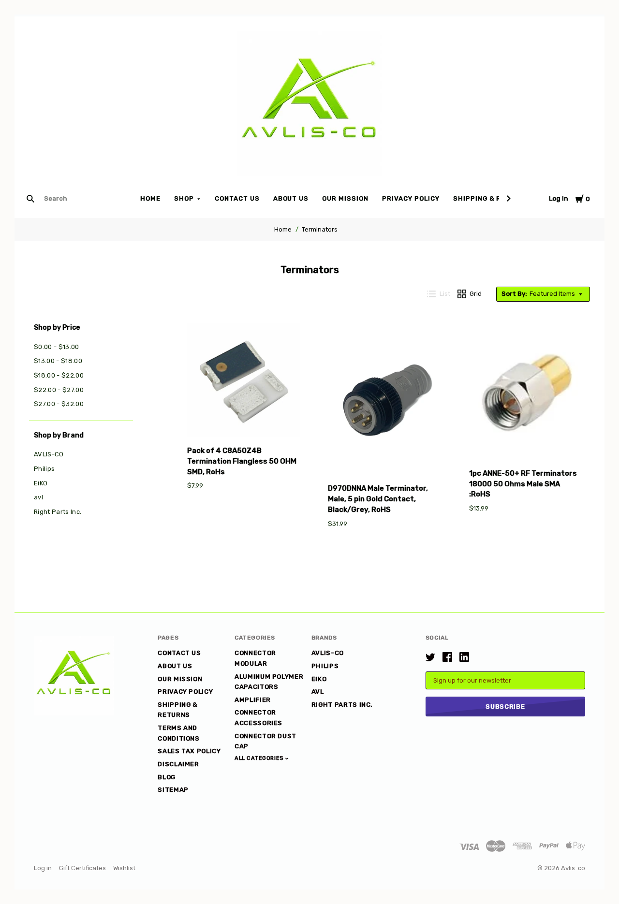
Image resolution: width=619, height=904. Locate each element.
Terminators (320, 229)
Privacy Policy (411, 198)
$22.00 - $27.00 (59, 390)
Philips (44, 468)
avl (38, 497)
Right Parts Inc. (57, 511)
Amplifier (253, 699)
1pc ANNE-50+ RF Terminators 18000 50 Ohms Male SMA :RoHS (523, 484)
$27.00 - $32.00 (59, 404)
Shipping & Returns (491, 198)
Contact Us (237, 198)
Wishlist (124, 868)
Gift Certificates (82, 868)
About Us (291, 198)
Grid (476, 293)
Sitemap (173, 789)
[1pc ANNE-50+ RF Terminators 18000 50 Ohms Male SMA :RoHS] (525, 393)
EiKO (40, 483)
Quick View (244, 422)
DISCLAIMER (178, 764)
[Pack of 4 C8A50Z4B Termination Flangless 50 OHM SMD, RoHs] (243, 381)
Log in (558, 198)
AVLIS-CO (49, 454)
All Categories (260, 758)
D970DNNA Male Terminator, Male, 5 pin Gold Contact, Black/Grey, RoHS (378, 499)
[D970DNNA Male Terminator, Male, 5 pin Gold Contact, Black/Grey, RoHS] (384, 400)
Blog (167, 777)
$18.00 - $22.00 (59, 375)
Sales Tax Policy (189, 751)
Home (150, 198)
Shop (184, 198)
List (445, 293)
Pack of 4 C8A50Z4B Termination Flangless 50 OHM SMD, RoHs (241, 461)
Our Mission (345, 198)
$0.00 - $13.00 (56, 346)
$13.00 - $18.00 (58, 361)
